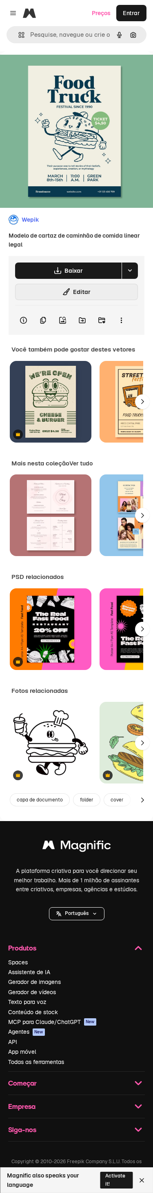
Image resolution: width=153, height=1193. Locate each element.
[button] (76, 913)
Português (77, 913)
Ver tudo (81, 463)
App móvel (22, 1051)
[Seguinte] (142, 402)
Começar (22, 1083)
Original (52, 70)
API (12, 1042)
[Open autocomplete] (18, 35)
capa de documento (40, 800)
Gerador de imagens (34, 982)
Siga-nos (22, 1129)
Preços (101, 13)
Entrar (131, 13)
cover (117, 800)
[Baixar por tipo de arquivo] (130, 271)
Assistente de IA (29, 972)
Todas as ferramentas (36, 1062)
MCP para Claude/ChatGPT (51, 1022)
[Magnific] (76, 847)
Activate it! (115, 1180)
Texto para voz (27, 1002)
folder (86, 800)
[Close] (141, 1180)
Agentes (25, 1031)
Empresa (21, 1106)
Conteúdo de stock (33, 1012)
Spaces (18, 962)
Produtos (22, 948)
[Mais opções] (121, 320)
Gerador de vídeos (32, 992)
